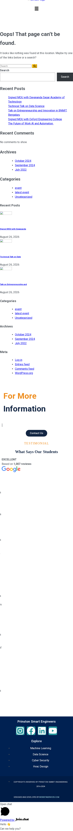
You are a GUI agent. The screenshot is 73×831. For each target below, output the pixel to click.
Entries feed (22, 364)
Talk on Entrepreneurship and (13, 284)
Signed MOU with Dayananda (13, 229)
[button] (36, 9)
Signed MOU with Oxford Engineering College (35, 119)
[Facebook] (31, 731)
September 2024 (25, 165)
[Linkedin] (42, 731)
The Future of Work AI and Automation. (30, 123)
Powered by (7, 820)
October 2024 (23, 160)
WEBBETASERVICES (47, 797)
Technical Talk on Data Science (26, 106)
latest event (22, 192)
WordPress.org (24, 373)
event (18, 188)
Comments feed (24, 368)
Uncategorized (23, 196)
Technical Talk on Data (10, 257)
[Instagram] (20, 731)
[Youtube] (53, 731)
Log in (18, 360)
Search (4, 70)
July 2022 (21, 169)
